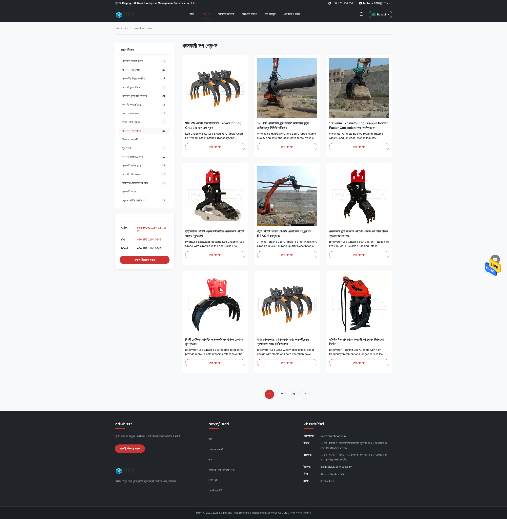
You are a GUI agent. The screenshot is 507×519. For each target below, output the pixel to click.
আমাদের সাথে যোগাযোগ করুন (222, 469)
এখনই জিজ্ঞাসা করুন (144, 259)
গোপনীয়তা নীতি (216, 490)
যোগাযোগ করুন (292, 14)
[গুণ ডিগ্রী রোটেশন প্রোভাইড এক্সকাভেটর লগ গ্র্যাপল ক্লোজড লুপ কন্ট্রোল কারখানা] (215, 304)
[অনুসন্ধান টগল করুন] (361, 14)
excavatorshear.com (333, 436)
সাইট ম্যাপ (213, 480)
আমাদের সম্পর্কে (226, 14)
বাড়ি (192, 14)
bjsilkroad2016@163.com (377, 3)
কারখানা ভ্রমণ (249, 14)
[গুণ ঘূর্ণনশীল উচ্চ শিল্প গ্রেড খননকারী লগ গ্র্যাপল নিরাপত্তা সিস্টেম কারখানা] (359, 304)
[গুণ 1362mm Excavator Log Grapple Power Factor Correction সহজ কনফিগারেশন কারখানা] (359, 88)
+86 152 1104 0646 (149, 239)
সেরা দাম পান (215, 146)
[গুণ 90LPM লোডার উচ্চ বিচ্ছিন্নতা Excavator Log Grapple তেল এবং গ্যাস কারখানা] (215, 88)
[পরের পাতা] (305, 394)
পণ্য (204, 14)
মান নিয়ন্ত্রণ (270, 14)
